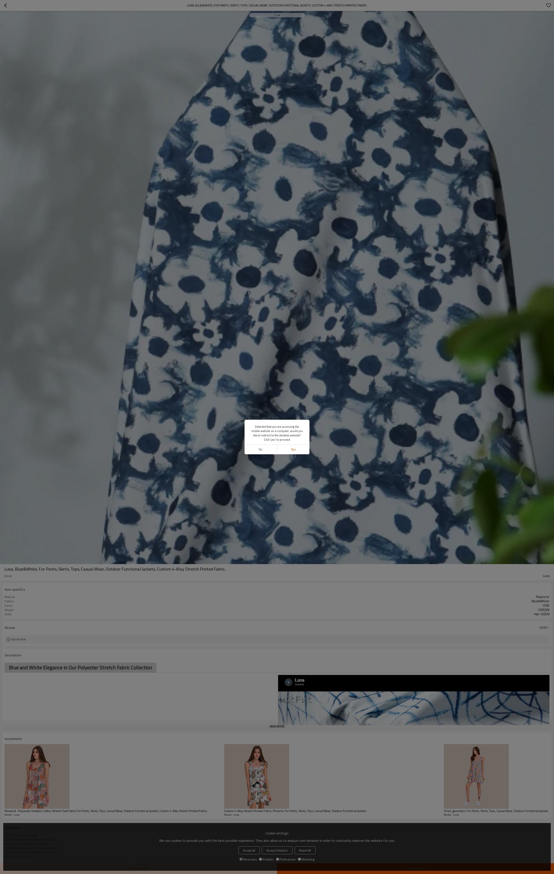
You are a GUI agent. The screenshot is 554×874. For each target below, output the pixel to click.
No (261, 449)
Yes (293, 449)
